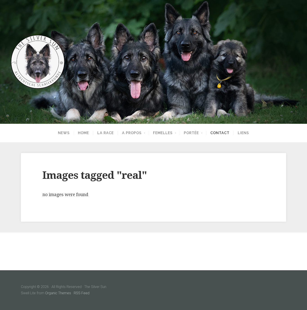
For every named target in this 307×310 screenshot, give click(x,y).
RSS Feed (81, 293)
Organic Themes (58, 293)
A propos (132, 133)
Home (83, 133)
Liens (243, 133)
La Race (105, 133)
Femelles (163, 133)
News (64, 133)
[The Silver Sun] (153, 62)
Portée (191, 133)
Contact (219, 133)
